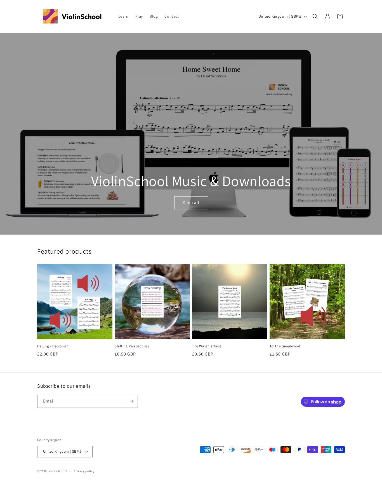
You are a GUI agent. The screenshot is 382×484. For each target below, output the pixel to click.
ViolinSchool (58, 471)
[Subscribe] (131, 401)
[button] (315, 16)
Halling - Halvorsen (53, 346)
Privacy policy (84, 471)
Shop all (191, 202)
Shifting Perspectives (132, 346)
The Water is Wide (206, 346)
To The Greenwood (285, 346)
